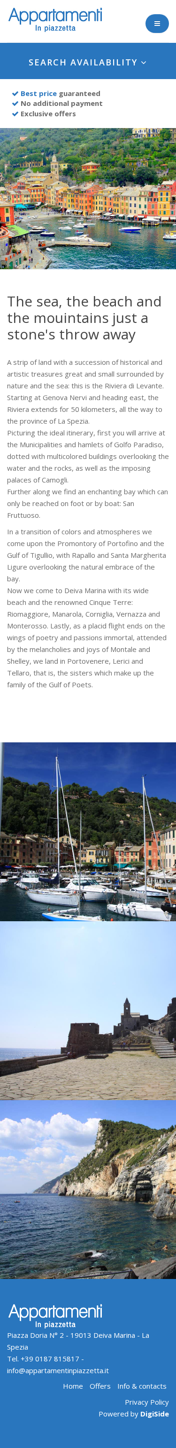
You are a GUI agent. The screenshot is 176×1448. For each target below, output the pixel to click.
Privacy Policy (147, 1402)
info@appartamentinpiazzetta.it (58, 1370)
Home (73, 1386)
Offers (100, 1386)
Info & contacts (142, 1386)
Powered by (134, 1413)
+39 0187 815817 (50, 1358)
